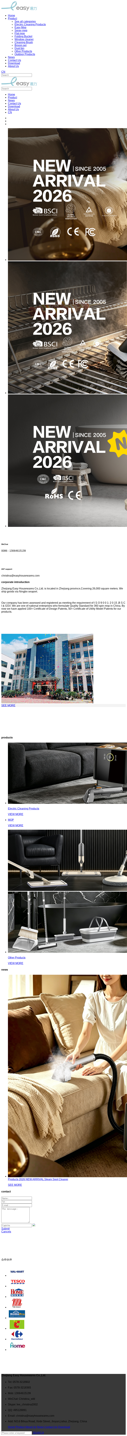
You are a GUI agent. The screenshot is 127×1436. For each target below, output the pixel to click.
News (11, 100)
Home (11, 94)
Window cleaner (24, 39)
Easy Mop (20, 27)
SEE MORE (8, 705)
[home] (67, 1346)
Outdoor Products (25, 54)
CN (3, 71)
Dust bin (19, 48)
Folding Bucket (23, 36)
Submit (5, 1228)
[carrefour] (67, 1335)
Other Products (23, 51)
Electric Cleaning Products (30, 24)
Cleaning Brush (24, 42)
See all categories (25, 21)
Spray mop (21, 30)
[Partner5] (67, 1314)
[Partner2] (67, 1282)
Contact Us (14, 103)
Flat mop (20, 33)
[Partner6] (67, 1324)
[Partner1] (67, 1271)
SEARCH (38, 1432)
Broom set (20, 45)
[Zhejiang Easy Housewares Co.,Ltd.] (19, 9)
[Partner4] (67, 1303)
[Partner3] (67, 1293)
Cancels (6, 1231)
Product (12, 97)
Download (14, 106)
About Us (13, 109)
